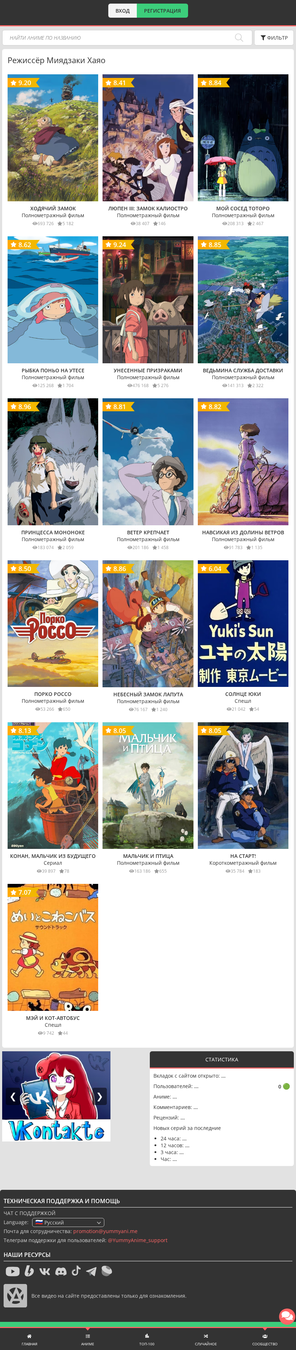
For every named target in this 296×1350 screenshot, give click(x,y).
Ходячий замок (53, 208)
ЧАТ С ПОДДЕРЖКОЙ (30, 1213)
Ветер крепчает (148, 532)
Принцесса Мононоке (53, 532)
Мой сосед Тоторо (243, 208)
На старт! (243, 855)
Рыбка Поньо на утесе (53, 370)
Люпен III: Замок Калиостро (148, 208)
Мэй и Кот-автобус (53, 1017)
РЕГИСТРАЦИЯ (162, 10)
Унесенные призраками (148, 370)
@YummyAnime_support (137, 1240)
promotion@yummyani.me (105, 1231)
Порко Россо (52, 694)
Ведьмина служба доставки (243, 370)
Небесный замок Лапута (148, 694)
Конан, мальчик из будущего (53, 855)
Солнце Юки (243, 694)
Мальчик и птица (148, 855)
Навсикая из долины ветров (243, 532)
